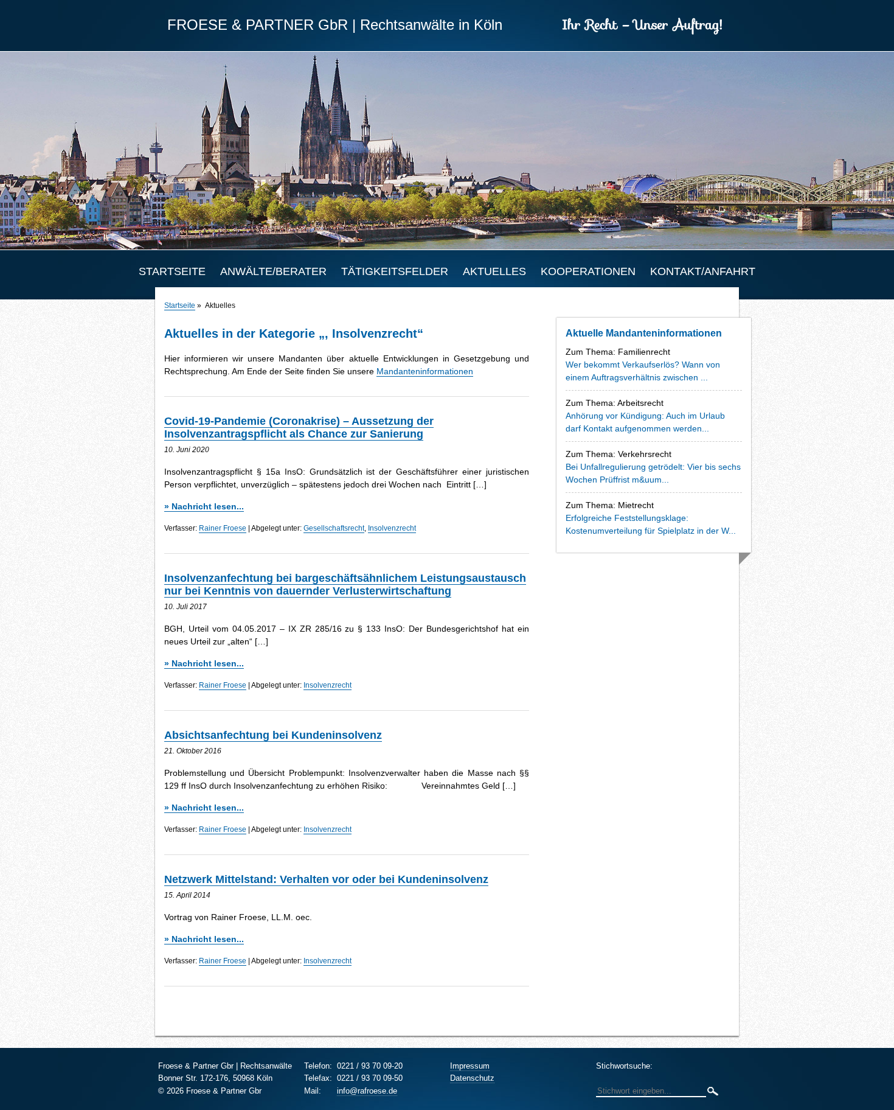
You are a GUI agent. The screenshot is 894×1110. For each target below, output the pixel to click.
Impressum (470, 1065)
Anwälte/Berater (273, 271)
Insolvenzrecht (392, 528)
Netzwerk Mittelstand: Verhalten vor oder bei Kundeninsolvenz (326, 879)
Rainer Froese (222, 528)
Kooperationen (588, 271)
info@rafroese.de (367, 1090)
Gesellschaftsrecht (333, 528)
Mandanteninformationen (424, 371)
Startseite (172, 271)
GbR (257, 24)
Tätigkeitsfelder (394, 271)
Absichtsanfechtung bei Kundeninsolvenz (273, 735)
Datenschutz (472, 1078)
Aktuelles (494, 271)
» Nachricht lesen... (204, 506)
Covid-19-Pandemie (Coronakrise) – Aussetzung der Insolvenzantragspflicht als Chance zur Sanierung (299, 427)
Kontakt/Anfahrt (702, 271)
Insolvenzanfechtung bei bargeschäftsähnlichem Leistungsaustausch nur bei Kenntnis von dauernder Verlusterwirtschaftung (345, 584)
